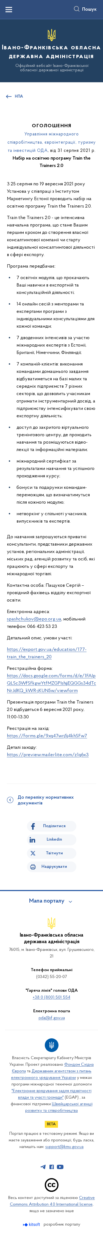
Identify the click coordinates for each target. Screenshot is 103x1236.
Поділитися (54, 826)
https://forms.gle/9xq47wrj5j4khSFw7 (47, 736)
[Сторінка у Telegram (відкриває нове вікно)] (43, 1167)
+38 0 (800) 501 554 (51, 997)
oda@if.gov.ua (51, 1018)
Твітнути (54, 853)
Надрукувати (54, 866)
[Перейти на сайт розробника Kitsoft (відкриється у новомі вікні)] (32, 1225)
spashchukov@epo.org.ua (34, 619)
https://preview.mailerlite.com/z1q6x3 (48, 755)
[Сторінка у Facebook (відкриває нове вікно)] (51, 1167)
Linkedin (54, 839)
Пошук (89, 9)
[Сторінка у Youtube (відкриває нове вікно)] (60, 1167)
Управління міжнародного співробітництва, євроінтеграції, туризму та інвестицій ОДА (51, 142)
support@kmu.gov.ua (64, 1147)
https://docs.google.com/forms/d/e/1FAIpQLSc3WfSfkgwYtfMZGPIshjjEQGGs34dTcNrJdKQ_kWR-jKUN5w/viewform (51, 683)
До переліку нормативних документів (46, 800)
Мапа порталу (47, 901)
